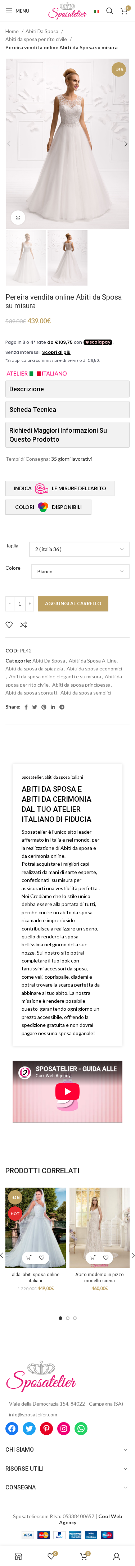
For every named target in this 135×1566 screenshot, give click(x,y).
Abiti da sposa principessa (81, 685)
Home (12, 31)
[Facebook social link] (26, 707)
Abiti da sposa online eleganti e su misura (55, 676)
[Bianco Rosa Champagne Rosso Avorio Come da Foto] (80, 571)
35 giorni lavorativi (71, 459)
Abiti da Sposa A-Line (93, 660)
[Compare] (23, 624)
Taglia (11, 545)
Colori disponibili (48, 507)
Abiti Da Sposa (42, 31)
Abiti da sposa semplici (85, 692)
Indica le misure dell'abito (60, 488)
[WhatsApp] (81, 1428)
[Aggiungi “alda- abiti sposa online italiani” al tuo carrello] (29, 1258)
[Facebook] (11, 1428)
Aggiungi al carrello (73, 603)
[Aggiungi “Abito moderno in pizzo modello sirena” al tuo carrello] (93, 1258)
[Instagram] (63, 1428)
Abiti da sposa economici (94, 668)
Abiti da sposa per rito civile (36, 39)
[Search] (110, 11)
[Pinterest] (46, 1428)
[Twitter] (29, 1428)
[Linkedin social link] (53, 707)
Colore (13, 568)
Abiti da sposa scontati (31, 692)
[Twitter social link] (34, 707)
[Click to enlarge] (18, 217)
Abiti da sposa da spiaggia (34, 668)
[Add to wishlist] (9, 624)
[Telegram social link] (62, 707)
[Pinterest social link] (44, 707)
